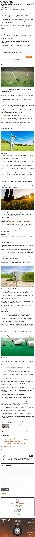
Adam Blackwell (9, 7)
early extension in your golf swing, (19, 127)
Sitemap (32, 528)
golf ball (11, 332)
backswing (11, 221)
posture (12, 101)
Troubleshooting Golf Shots (20, 9)
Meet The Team (31, 520)
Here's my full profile (18, 505)
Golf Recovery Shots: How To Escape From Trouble (15, 443)
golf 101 (23, 115)
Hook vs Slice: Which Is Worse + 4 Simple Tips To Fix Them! (17, 439)
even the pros (24, 19)
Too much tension (5, 118)
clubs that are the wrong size (21, 238)
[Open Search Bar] (32, 1)
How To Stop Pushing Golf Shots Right (12, 441)
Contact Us (32, 527)
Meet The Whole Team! (18, 514)
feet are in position (21, 111)
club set (20, 256)
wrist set (6, 374)
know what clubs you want (19, 261)
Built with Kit (17, 59)
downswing (27, 221)
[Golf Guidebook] (6, 1)
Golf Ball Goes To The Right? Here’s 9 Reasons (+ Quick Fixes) (17, 438)
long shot (11, 225)
